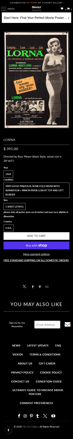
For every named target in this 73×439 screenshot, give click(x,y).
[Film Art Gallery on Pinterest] (31, 416)
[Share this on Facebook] (33, 286)
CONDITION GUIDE (49, 381)
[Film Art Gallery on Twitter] (45, 416)
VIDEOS (17, 354)
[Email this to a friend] (48, 286)
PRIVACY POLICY (22, 372)
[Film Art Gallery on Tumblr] (37, 416)
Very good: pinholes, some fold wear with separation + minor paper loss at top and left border (34, 190)
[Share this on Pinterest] (40, 286)
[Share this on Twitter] (25, 286)
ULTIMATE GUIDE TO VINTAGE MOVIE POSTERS (37, 392)
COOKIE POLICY (51, 372)
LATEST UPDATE (38, 345)
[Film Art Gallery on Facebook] (19, 416)
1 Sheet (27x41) (14, 206)
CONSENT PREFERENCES (36, 403)
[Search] (36, 19)
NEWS (16, 345)
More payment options (36, 254)
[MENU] (2, 8)
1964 (8, 174)
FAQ (58, 345)
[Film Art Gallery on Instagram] (25, 416)
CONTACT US (20, 381)
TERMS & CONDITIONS (44, 354)
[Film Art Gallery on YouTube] (53, 416)
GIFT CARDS (47, 363)
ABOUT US (25, 363)
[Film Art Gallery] (36, 8)
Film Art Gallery (30, 426)
